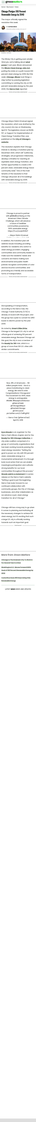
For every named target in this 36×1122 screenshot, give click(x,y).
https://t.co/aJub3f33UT (18, 231)
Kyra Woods (6, 432)
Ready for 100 (10, 343)
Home (3, 7)
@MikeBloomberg (17, 216)
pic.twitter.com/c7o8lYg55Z (18, 413)
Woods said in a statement (13, 474)
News (16, 7)
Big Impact (10, 7)
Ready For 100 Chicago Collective (15, 438)
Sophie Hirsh (12, 27)
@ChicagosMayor (18, 406)
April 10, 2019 (18, 420)
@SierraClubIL (18, 403)
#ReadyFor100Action (21, 400)
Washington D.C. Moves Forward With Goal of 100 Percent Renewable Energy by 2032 (17, 570)
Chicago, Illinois (13, 77)
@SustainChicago (18, 408)
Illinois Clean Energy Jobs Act (17, 68)
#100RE (9, 400)
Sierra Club (14, 89)
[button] (3, 2)
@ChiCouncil (18, 411)
